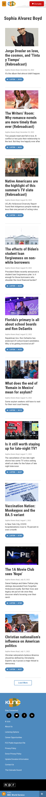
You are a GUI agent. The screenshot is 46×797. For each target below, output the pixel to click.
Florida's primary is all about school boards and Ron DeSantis (22, 324)
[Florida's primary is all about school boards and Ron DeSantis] (21, 306)
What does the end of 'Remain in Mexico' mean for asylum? (21, 387)
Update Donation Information (17, 759)
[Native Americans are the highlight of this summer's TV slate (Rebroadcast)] (21, 167)
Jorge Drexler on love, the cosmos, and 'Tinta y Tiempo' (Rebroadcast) (22, 57)
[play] (3, 794)
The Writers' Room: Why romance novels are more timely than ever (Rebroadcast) (21, 120)
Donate (37, 4)
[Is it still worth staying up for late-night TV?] (21, 430)
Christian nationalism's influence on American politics (22, 641)
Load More (23, 683)
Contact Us (9, 765)
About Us (9, 727)
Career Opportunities (13, 737)
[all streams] (42, 794)
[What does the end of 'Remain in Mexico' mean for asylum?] (21, 369)
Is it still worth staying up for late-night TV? (22, 446)
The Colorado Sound (13, 770)
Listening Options (12, 732)
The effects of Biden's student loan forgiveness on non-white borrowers (22, 255)
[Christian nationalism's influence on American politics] (21, 623)
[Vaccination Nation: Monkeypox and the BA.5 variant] (21, 492)
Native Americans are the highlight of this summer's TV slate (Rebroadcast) (21, 188)
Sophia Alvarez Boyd (12, 70)
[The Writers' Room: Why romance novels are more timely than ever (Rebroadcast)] (21, 99)
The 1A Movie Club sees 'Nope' (19, 571)
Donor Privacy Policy (13, 754)
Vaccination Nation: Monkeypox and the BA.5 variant (20, 510)
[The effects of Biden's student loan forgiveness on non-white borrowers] (21, 235)
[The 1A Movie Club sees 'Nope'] (21, 555)
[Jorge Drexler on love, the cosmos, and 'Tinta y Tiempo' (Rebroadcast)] (21, 37)
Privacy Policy (10, 748)
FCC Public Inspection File (15, 743)
